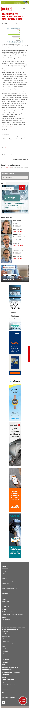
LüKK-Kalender (5, 659)
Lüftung (3, 573)
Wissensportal (5, 568)
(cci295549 (9, 126)
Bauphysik (4, 646)
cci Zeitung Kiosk (5, 606)
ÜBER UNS (4, 677)
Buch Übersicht (5, 631)
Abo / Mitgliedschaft (6, 603)
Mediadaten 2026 (5, 674)
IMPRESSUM (4, 694)
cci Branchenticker (8, 148)
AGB (3, 692)
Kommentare (4, 662)
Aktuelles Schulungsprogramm (8, 611)
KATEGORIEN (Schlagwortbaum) (9, 684)
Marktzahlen (4, 586)
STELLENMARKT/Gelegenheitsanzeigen (10, 667)
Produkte (4, 664)
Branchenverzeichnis (7, 669)
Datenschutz (5, 689)
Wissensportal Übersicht (7, 571)
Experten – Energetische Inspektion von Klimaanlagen (12, 614)
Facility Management (6, 653)
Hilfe (3, 682)
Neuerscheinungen (5, 633)
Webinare (4, 617)
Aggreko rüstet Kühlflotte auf (19, 159)
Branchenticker (5, 566)
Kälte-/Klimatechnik (6, 636)
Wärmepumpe (5, 593)
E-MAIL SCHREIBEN (17, 231)
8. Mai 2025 (4, 23)
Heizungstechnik (5, 651)
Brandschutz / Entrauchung (7, 581)
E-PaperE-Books (22, 701)
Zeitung (4, 599)
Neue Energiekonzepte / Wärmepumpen (9, 643)
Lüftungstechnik (5, 638)
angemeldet (8, 167)
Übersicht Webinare (6, 619)
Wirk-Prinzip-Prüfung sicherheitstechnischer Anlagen (15, 155)
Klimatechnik (4, 576)
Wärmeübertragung (6, 591)
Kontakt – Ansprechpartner (8, 679)
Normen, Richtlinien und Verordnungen (9, 588)
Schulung (4, 609)
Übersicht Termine (5, 622)
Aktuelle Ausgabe (5, 601)
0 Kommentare (19, 23)
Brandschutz (4, 648)
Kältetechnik (4, 578)
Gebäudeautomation (6, 583)
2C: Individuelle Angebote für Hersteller (11, 672)
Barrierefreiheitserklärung (8, 697)
